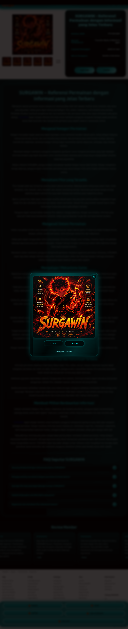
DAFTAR (74, 343)
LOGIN (53, 343)
